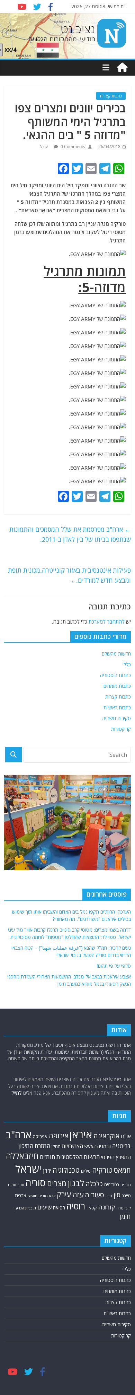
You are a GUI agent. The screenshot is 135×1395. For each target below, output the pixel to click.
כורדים (125, 1184)
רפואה (59, 1207)
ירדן (47, 1170)
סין (117, 1194)
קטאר (92, 1208)
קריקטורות (121, 729)
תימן (125, 1216)
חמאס (122, 1170)
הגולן (56, 1146)
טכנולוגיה (66, 1170)
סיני (109, 1195)
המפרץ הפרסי (116, 1157)
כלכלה (94, 1183)
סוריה (36, 1182)
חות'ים (47, 1157)
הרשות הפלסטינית (78, 1157)
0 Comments (72, 146)
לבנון (76, 1183)
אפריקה (40, 1136)
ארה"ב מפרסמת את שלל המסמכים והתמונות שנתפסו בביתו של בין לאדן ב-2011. (70, 534)
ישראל (28, 1169)
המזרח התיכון (34, 1146)
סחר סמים (16, 1184)
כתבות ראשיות (117, 707)
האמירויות (72, 1146)
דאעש (90, 1146)
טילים (86, 1171)
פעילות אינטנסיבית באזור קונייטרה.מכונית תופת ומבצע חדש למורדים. (69, 575)
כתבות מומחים (117, 686)
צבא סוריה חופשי (41, 1195)
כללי (127, 664)
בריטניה (121, 1146)
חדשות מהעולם (116, 653)
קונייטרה (123, 1207)
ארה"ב (19, 1134)
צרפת (20, 1195)
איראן (81, 1134)
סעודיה (94, 1194)
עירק (64, 1194)
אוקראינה (106, 1135)
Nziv (44, 146)
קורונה (106, 1207)
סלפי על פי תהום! (114, 965)
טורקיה (102, 1170)
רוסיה (75, 1206)
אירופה (58, 1135)
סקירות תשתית (116, 718)
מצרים (56, 1183)
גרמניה (104, 1146)
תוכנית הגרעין (25, 1207)
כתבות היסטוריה (115, 675)
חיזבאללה (22, 1156)
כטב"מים (111, 1185)
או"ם (126, 1136)
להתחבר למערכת (107, 621)
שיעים (44, 1207)
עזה (77, 1194)
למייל (16, 1092)
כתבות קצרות (111, 96)
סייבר (126, 1195)
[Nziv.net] (122, 67)
